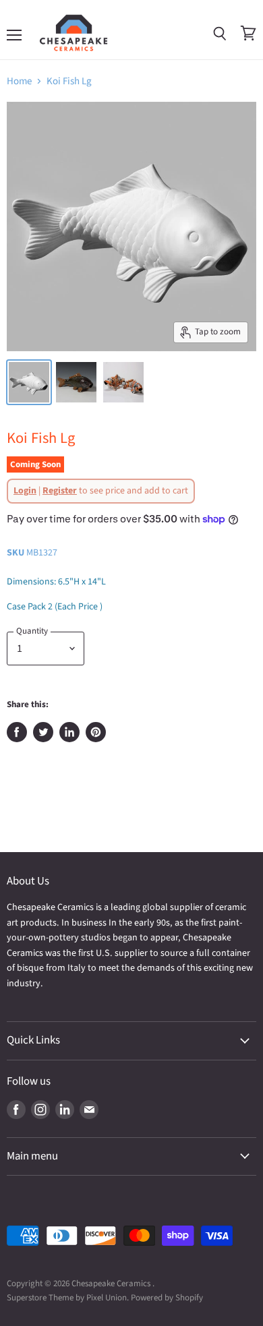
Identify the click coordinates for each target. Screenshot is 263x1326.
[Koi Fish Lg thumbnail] (76, 382)
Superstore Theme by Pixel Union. (68, 1298)
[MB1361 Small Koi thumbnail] (29, 382)
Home (19, 81)
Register (59, 491)
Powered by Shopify (167, 1298)
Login (24, 491)
